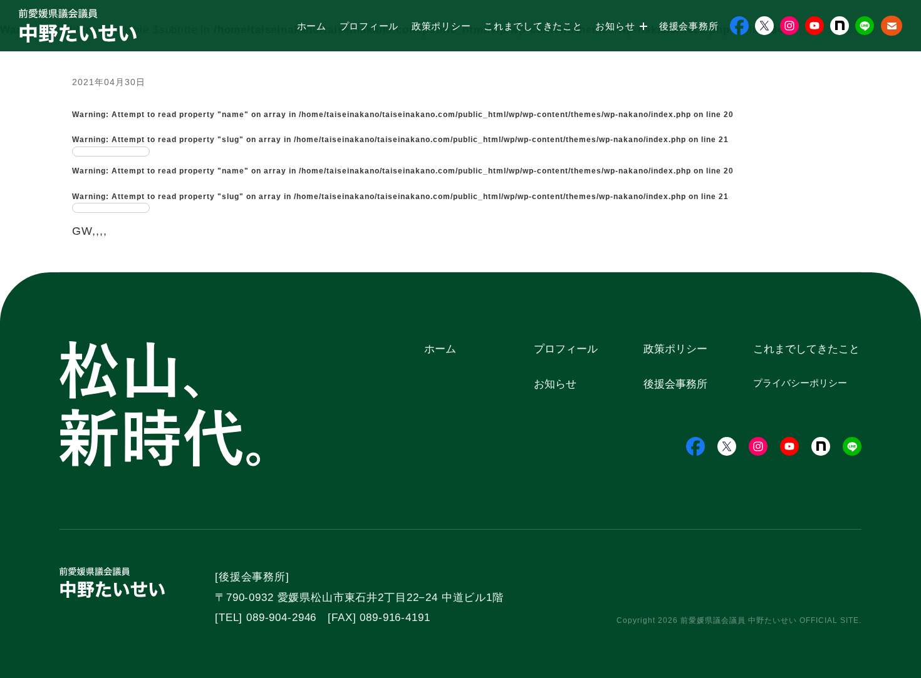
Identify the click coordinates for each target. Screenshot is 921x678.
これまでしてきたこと (533, 26)
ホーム (311, 26)
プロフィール (369, 26)
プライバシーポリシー (800, 383)
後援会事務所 (689, 26)
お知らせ (616, 26)
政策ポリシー (441, 26)
